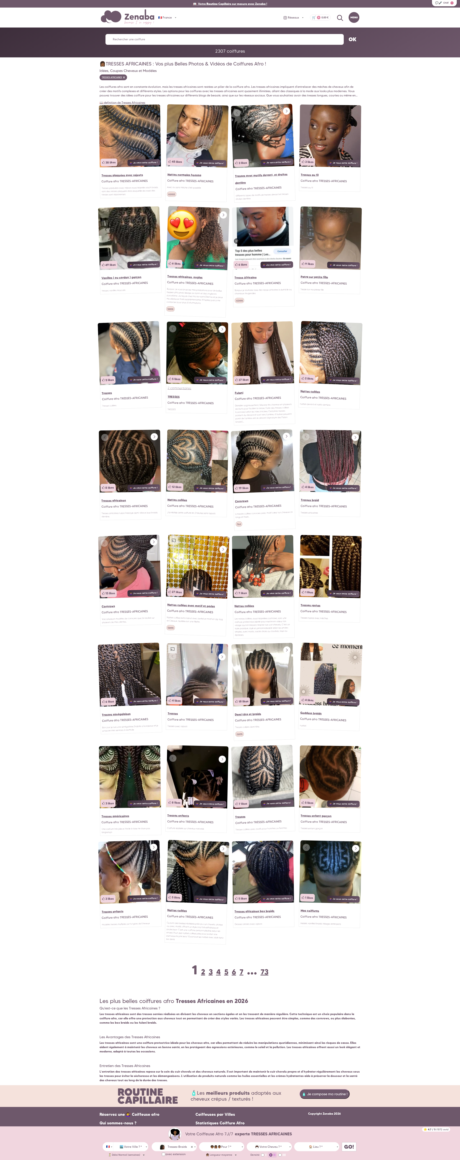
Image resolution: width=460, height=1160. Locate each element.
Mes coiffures (309, 911)
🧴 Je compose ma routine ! (325, 1094)
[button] (286, 111)
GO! (349, 1146)
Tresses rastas (310, 605)
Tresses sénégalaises (116, 714)
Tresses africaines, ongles (185, 276)
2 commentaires (179, 388)
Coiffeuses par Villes (215, 1114)
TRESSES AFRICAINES (112, 77)
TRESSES (173, 397)
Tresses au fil (309, 175)
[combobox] (108, 1146)
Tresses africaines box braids (254, 911)
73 (264, 971)
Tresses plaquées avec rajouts (122, 175)
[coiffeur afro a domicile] (175, 1134)
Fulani (239, 393)
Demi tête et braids (248, 714)
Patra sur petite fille (314, 277)
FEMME (170, 309)
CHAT (443, 2)
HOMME (171, 194)
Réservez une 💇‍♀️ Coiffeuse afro (129, 1114)
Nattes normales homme (184, 174)
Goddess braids (311, 713)
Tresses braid (310, 500)
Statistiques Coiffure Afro (220, 1123)
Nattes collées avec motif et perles (191, 605)
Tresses (107, 393)
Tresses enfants (178, 815)
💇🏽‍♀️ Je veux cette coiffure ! (144, 162)
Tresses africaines (113, 501)
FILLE (239, 524)
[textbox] (131, 1146)
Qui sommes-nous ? (118, 1123)
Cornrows (241, 501)
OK (352, 39)
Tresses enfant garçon (316, 816)
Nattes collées (310, 391)
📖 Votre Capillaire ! (230, 4)
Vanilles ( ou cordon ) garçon (121, 277)
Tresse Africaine (245, 277)
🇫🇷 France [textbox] (165, 17)
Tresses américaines (115, 816)
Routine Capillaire (148, 1096)
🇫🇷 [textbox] (108, 1146)
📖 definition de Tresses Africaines (122, 102)
